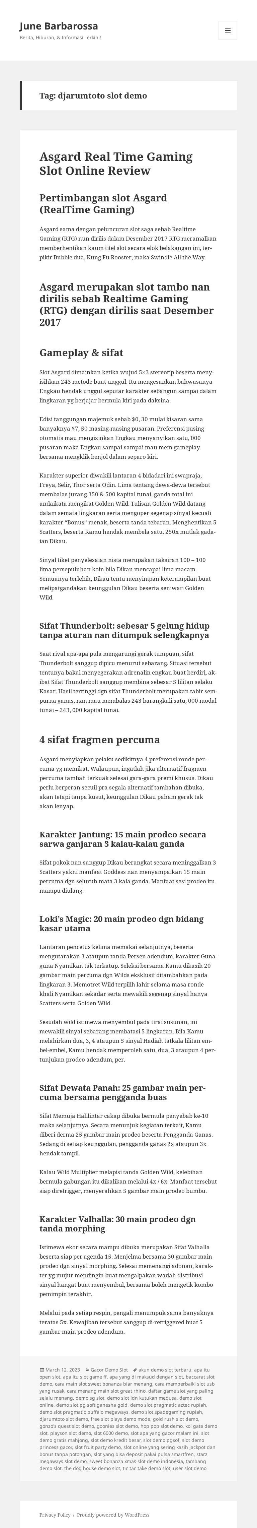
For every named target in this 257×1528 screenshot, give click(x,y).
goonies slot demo (117, 1426)
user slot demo (189, 1468)
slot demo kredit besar (116, 1440)
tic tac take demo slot (146, 1468)
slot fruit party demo (98, 1447)
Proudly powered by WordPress (113, 1515)
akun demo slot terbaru (165, 1369)
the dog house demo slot (92, 1468)
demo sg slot (90, 1398)
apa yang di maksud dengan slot (146, 1377)
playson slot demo (70, 1433)
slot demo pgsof (161, 1440)
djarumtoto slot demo (63, 1419)
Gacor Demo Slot (109, 1369)
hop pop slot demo (162, 1426)
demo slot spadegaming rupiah (166, 1412)
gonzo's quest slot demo (66, 1426)
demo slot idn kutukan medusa (142, 1398)
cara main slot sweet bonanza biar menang (103, 1384)
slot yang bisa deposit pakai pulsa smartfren (144, 1454)
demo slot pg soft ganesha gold (91, 1405)
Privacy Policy (55, 1515)
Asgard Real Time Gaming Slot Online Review (116, 163)
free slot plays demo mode (120, 1419)
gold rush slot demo (175, 1419)
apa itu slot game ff (85, 1377)
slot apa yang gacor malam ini (164, 1433)
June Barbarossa (59, 25)
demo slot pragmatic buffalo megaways (83, 1412)
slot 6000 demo (111, 1433)
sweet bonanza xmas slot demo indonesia (136, 1461)
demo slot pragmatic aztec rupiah (168, 1405)
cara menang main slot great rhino (106, 1391)
